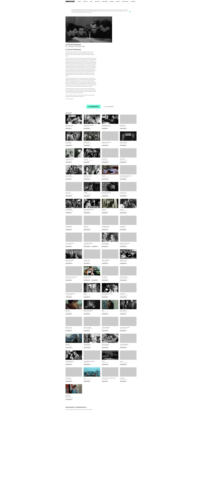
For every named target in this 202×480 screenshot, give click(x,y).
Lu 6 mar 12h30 (87, 195)
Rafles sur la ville (68, 327)
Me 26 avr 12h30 (105, 179)
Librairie (118, 1)
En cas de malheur (68, 209)
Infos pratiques (125, 1)
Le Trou (103, 361)
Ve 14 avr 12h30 (105, 145)
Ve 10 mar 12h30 (123, 212)
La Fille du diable (68, 226)
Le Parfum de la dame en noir (107, 293)
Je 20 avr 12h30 (95, 280)
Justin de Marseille (105, 243)
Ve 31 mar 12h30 (87, 364)
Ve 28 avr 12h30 (69, 280)
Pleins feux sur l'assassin (88, 310)
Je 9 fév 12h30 (69, 212)
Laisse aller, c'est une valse (125, 243)
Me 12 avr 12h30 (87, 229)
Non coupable (104, 277)
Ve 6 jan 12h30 (105, 128)
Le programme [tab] (93, 106)
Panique (85, 293)
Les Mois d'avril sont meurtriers (71, 277)
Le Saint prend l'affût (106, 327)
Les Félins (121, 209)
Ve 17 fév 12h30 (87, 128)
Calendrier (133, 1)
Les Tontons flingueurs (124, 344)
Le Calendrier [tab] (109, 106)
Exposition (85, 1)
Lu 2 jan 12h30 (105, 212)
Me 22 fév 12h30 (69, 145)
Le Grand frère (122, 226)
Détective (103, 175)
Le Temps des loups (87, 344)
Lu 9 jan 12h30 (86, 162)
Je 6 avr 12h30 (95, 246)
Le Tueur (121, 361)
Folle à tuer (86, 226)
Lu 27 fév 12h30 (105, 364)
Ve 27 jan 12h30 (105, 195)
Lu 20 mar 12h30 (105, 330)
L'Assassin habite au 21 (106, 125)
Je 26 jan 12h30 (69, 364)
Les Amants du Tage (69, 125)
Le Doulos (85, 192)
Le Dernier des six (68, 175)
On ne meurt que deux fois (70, 293)
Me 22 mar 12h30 (87, 347)
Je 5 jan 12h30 (68, 179)
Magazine (112, 1)
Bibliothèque (105, 1)
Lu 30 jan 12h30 (69, 246)
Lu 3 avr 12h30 (105, 381)
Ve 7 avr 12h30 (87, 263)
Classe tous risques (123, 142)
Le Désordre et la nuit (87, 175)
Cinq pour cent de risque (106, 142)
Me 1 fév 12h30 (123, 330)
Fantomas (104, 209)
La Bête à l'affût (68, 142)
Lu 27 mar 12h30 (123, 246)
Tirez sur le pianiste (105, 344)
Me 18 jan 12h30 (105, 280)
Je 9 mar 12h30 (69, 162)
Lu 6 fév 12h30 (68, 128)
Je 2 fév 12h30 (87, 330)
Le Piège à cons (123, 293)
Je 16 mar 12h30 (123, 263)
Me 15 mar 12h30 (87, 246)
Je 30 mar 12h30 (123, 364)
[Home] (70, 1)
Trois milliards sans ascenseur (89, 361)
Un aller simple (68, 378)
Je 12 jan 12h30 (123, 381)
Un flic (85, 378)
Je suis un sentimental (69, 243)
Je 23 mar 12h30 (69, 381)
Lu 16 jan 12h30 (69, 229)
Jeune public (97, 1)
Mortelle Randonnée (87, 277)
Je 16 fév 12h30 (69, 195)
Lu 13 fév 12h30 (87, 179)
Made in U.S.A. (68, 396)
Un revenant (122, 378)
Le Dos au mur (68, 192)
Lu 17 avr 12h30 (69, 347)
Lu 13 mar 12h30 (69, 399)
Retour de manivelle (87, 327)
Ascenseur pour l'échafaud (88, 125)
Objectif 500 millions (123, 277)
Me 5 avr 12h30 (105, 229)
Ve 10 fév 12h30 (69, 263)
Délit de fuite (122, 159)
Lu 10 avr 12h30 (123, 229)
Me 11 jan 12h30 (87, 145)
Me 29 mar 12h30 (123, 280)
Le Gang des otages (105, 226)
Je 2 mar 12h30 (69, 313)
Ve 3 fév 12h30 (105, 263)
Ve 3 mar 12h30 (87, 313)
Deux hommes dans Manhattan (125, 175)
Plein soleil (67, 310)
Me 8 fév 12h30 (69, 330)
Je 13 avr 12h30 (123, 128)
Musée (91, 1)
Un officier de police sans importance (108, 378)
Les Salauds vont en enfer (124, 327)
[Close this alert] (130, 11)
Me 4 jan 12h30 (105, 246)
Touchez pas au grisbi (69, 361)
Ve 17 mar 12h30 (123, 347)
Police (103, 310)
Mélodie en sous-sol (123, 260)
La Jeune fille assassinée (88, 243)
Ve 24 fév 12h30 (105, 347)
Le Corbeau (86, 159)
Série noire (67, 344)
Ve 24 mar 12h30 (87, 381)
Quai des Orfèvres (123, 310)
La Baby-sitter (122, 125)
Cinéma (79, 1)
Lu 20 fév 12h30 (123, 162)
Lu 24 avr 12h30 (105, 313)
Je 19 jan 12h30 (123, 313)
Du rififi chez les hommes (106, 192)
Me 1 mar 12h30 (123, 145)
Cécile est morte (87, 142)
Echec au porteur (123, 192)
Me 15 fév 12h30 (123, 195)
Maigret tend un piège (69, 260)
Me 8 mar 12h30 (87, 280)
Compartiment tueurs (69, 159)
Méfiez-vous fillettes (105, 260)
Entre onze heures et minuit (89, 209)
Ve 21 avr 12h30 (105, 162)
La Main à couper (87, 260)
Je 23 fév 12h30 (123, 179)
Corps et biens (104, 159)
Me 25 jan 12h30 (87, 212)
